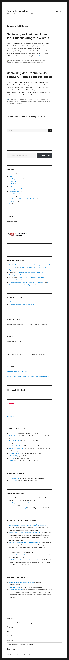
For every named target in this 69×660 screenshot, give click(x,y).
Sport (10, 186)
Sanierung (47, 101)
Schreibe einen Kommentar (35, 62)
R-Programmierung (16, 179)
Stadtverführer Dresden (15, 590)
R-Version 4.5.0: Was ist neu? (17, 307)
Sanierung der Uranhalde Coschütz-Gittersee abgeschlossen (29, 75)
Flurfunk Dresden (14, 436)
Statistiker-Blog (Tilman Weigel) (18, 508)
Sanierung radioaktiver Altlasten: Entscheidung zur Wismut (28, 36)
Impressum (10, 640)
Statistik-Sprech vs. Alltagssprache (18, 189)
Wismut (25, 62)
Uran (21, 62)
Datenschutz (11, 649)
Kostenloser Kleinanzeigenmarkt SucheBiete (21, 582)
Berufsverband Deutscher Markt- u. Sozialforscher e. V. (24, 542)
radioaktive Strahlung (30, 101)
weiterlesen (39, 56)
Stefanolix (11, 458)
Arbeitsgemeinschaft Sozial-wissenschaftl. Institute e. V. (24, 532)
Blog (8, 631)
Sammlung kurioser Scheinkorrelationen (20, 503)
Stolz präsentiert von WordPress (24, 654)
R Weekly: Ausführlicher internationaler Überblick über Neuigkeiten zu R (28, 376)
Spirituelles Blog (13, 456)
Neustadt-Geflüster (14, 453)
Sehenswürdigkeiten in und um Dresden (23, 199)
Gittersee (16, 62)
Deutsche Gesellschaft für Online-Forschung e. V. (23, 550)
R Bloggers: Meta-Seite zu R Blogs (17, 371)
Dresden (27, 60)
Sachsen (32, 60)
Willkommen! (11, 618)
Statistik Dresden (17, 11)
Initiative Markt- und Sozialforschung (19, 555)
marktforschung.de (14, 478)
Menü (58, 12)
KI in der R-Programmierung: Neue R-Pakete (21, 304)
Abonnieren (44, 155)
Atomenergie (10, 62)
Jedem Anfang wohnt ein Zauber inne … (20, 302)
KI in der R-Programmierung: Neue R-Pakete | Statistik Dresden (27, 282)
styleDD (11, 461)
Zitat (10, 204)
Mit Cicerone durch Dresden (17, 448)
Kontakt (9, 636)
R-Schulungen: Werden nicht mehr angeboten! (21, 623)
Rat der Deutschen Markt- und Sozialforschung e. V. (23, 560)
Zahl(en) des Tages (40, 60)
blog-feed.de (10, 416)
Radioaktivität (40, 101)
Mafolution (12, 498)
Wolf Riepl (12, 60)
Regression (14, 181)
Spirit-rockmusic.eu (14, 587)
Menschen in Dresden (15, 446)
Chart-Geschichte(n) (16, 194)
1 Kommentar (19, 103)
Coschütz (16, 101)
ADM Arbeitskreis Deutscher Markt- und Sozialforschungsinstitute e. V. (29, 525)
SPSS (12, 184)
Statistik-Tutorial (13, 480)
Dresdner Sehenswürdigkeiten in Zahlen (20, 645)
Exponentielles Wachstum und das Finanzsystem (30, 277)
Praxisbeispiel (13, 176)
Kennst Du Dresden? (15, 441)
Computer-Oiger (13, 433)
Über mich (10, 627)
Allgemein (12, 174)
